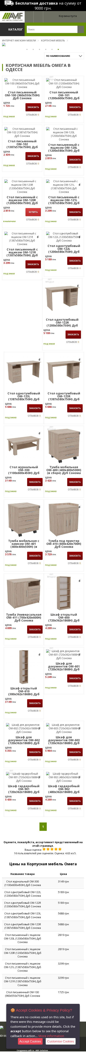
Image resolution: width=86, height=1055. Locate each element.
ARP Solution (41, 1050)
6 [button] (59, 49)
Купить (33, 212)
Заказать (33, 107)
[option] (43, 44)
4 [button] (46, 49)
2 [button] (34, 49)
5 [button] (52, 49)
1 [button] (27, 49)
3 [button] (40, 49)
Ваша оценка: (33, 850)
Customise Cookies (60, 1041)
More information (51, 1036)
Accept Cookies (30, 1041)
